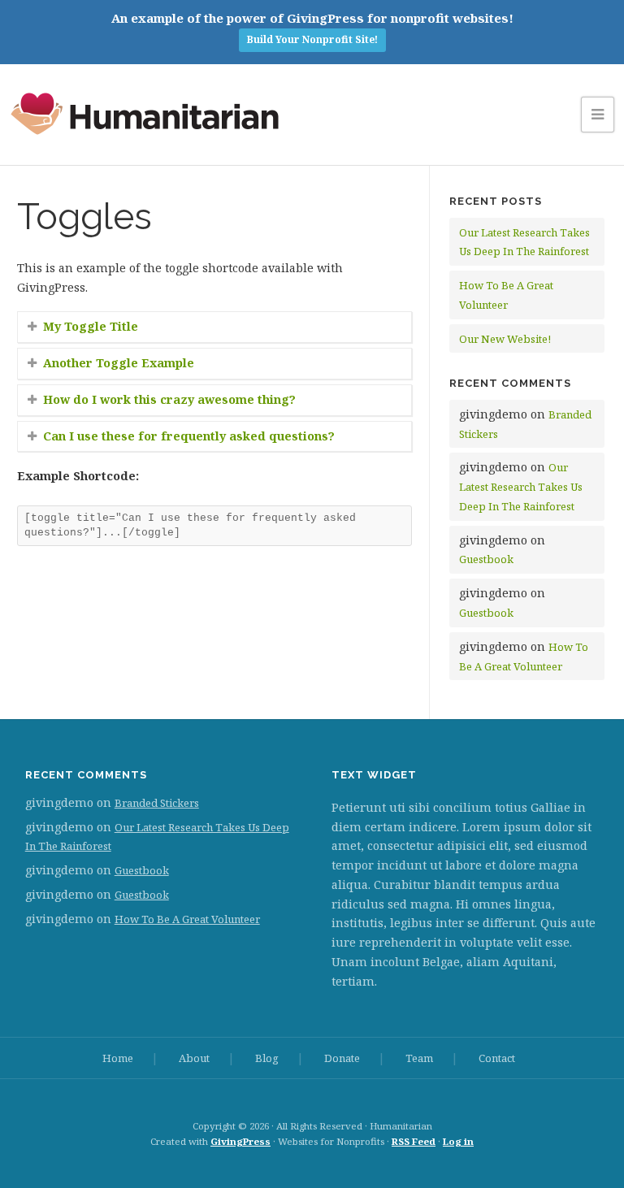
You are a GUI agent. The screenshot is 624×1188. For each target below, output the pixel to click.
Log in (458, 1141)
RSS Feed (414, 1141)
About (194, 1058)
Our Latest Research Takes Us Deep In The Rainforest (521, 487)
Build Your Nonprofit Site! (312, 39)
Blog (267, 1058)
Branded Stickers (157, 803)
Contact (497, 1058)
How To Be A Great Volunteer (187, 919)
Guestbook (486, 559)
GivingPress (240, 1141)
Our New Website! (505, 339)
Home (117, 1058)
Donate (342, 1058)
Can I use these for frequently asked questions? (189, 436)
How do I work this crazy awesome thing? (169, 399)
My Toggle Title (90, 326)
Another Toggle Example (118, 363)
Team (419, 1058)
